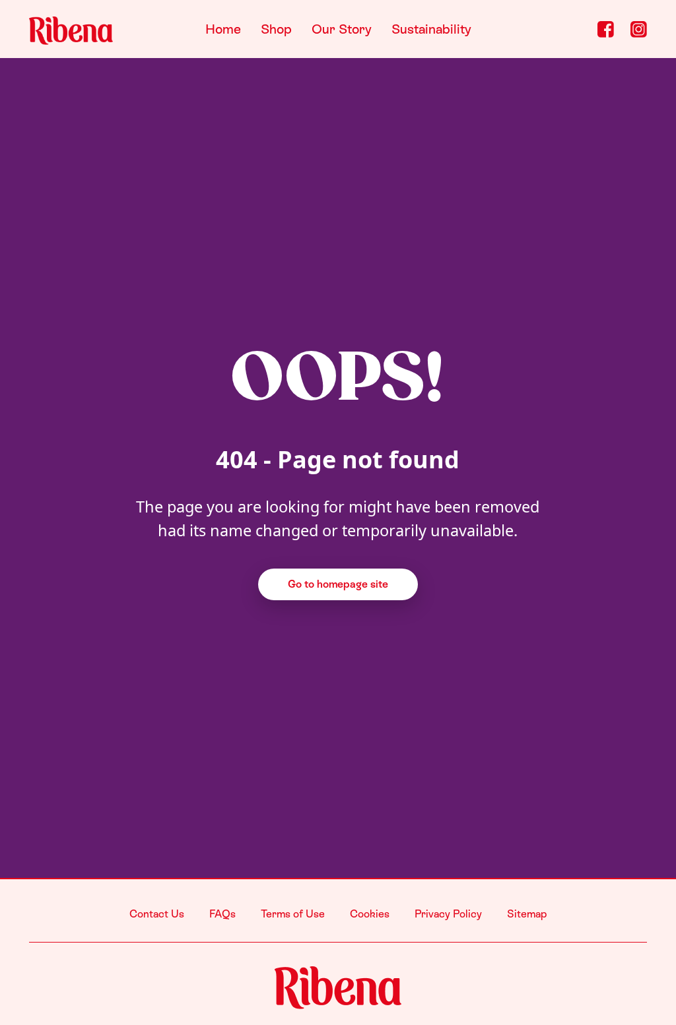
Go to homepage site (338, 584)
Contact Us (156, 914)
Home (223, 29)
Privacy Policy (448, 914)
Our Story (342, 29)
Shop (276, 29)
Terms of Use (293, 914)
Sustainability (431, 29)
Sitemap (527, 914)
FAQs (222, 914)
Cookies (369, 914)
